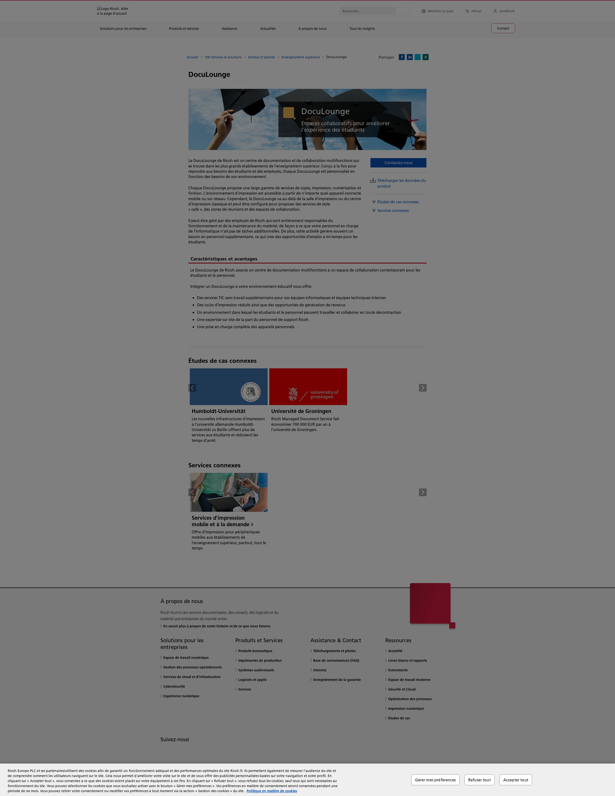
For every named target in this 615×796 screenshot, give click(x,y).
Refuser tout (479, 779)
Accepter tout (515, 779)
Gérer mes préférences (435, 779)
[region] (307, 780)
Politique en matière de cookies (272, 791)
